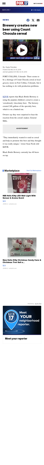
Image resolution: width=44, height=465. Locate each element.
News (6, 20)
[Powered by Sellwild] (38, 304)
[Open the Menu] (4, 3)
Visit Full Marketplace (34, 170)
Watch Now (37, 3)
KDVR (5, 96)
